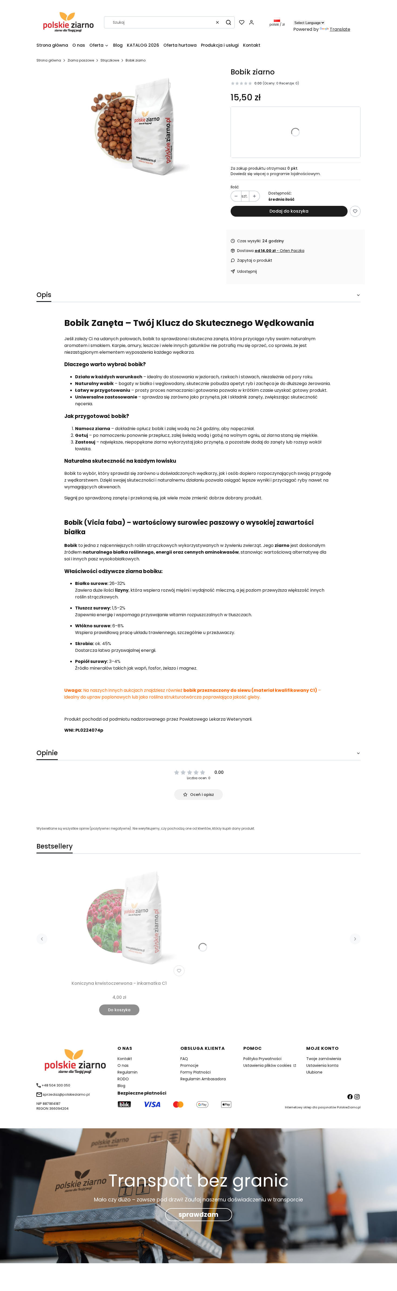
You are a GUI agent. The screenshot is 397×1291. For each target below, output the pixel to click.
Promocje (189, 1065)
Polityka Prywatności (262, 1058)
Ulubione (314, 1072)
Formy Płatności (195, 1072)
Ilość (235, 187)
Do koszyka (119, 1010)
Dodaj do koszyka (289, 211)
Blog (121, 1085)
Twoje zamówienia (323, 1058)
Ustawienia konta (322, 1065)
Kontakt (124, 1058)
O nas (123, 1065)
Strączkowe (109, 60)
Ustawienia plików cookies (267, 1065)
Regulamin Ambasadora (203, 1079)
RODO (123, 1079)
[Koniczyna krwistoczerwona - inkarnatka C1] (119, 920)
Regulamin (127, 1072)
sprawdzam (198, 1214)
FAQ (184, 1058)
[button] (228, 22)
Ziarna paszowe (81, 60)
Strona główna (48, 60)
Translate (340, 29)
